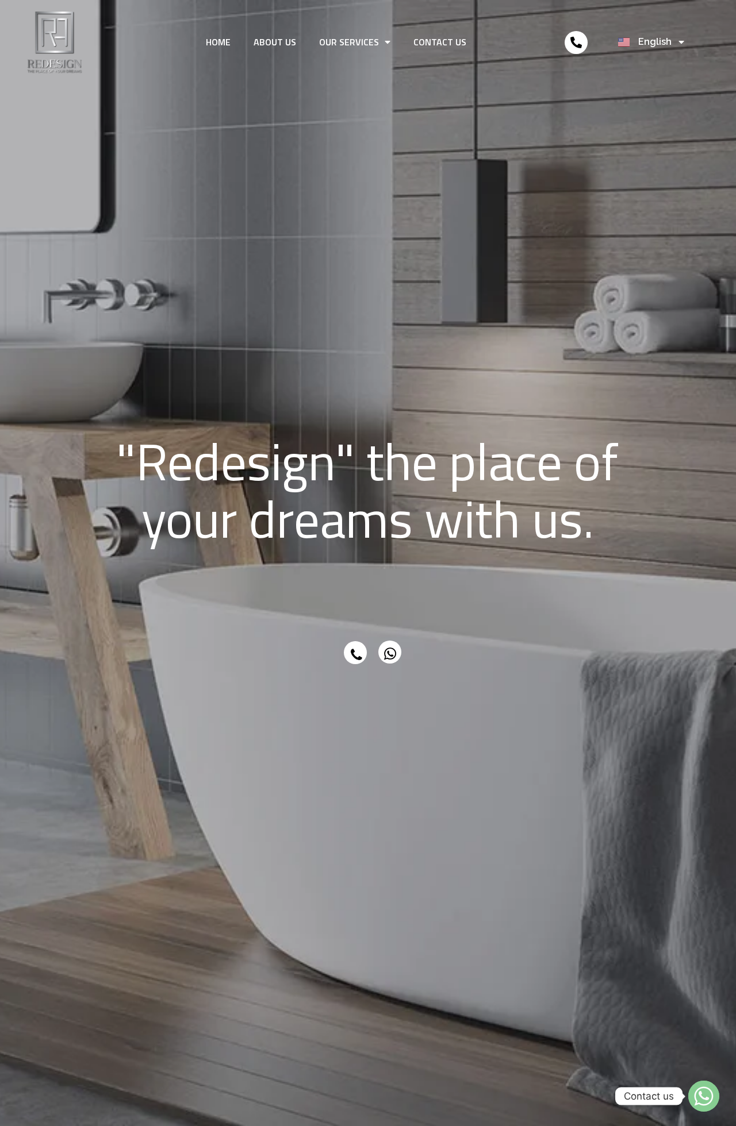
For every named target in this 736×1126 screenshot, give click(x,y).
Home (218, 42)
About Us (275, 42)
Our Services (349, 42)
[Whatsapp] (703, 1096)
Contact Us (439, 42)
